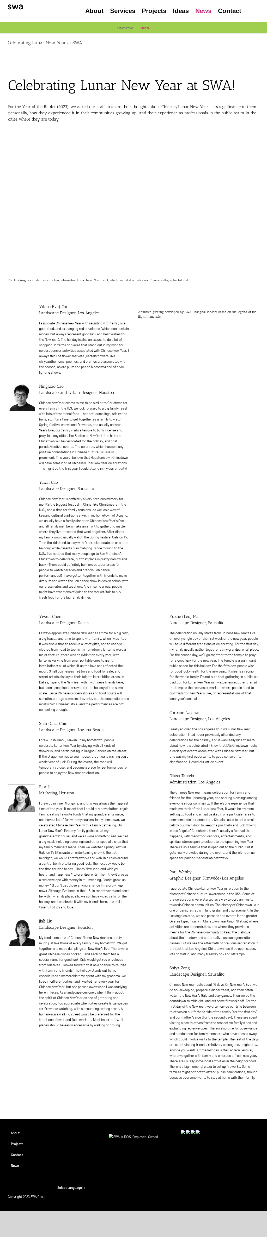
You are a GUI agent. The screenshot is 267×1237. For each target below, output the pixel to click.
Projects (17, 1143)
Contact (17, 1154)
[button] (250, 11)
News (15, 1165)
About (15, 1132)
